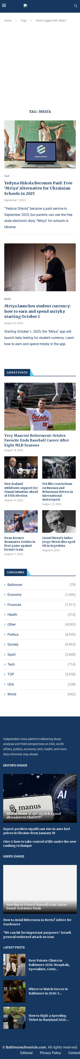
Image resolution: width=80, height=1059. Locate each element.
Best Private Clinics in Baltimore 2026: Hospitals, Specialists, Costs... (49, 965)
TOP (41, 674)
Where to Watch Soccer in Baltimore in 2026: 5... (48, 991)
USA (41, 684)
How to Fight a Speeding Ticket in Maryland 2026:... (49, 1018)
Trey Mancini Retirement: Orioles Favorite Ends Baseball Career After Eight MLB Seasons (36, 440)
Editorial (26, 1053)
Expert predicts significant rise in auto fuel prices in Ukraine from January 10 (36, 831)
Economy (41, 595)
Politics (41, 635)
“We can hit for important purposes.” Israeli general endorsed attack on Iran (37, 935)
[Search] (76, 6)
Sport (41, 654)
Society (41, 644)
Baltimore (41, 585)
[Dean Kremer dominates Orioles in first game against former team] (21, 521)
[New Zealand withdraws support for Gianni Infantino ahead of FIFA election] (21, 467)
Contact (74, 1053)
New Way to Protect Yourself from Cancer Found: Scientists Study (36, 906)
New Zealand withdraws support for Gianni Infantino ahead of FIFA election (21, 490)
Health (41, 615)
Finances (41, 605)
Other (41, 624)
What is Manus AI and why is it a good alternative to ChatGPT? (33, 815)
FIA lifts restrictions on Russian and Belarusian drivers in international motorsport (57, 491)
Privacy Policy (50, 1053)
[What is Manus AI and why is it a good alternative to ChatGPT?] (40, 798)
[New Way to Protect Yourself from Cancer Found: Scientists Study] (40, 889)
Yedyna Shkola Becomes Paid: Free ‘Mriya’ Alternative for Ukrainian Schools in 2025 (38, 188)
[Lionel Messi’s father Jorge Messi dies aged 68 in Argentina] (59, 521)
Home (8, 20)
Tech (41, 664)
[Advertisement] (40, 65)
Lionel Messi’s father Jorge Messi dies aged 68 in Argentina (58, 542)
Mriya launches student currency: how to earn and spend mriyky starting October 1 (37, 311)
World (41, 694)
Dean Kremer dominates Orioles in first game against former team (19, 544)
